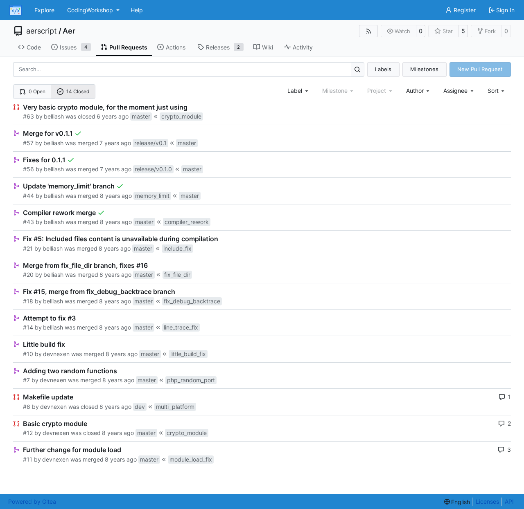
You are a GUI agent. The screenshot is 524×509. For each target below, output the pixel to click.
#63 (28, 116)
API (509, 501)
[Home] (15, 10)
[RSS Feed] (368, 31)
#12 (28, 432)
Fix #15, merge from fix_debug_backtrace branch (99, 291)
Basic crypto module (55, 423)
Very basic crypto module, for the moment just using (105, 107)
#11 (27, 459)
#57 (28, 142)
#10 (28, 353)
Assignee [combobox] (455, 90)
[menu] (496, 91)
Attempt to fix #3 (49, 318)
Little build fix (44, 344)
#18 (28, 301)
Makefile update (48, 397)
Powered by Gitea (32, 501)
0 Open (37, 91)
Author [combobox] (415, 90)
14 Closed (77, 91)
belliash (54, 116)
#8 (26, 406)
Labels (383, 69)
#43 (28, 221)
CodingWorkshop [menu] (90, 10)
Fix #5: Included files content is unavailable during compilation (120, 239)
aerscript (41, 31)
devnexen (56, 353)
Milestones (424, 69)
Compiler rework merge (59, 213)
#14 (28, 327)
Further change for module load (72, 450)
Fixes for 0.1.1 (44, 160)
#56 (28, 169)
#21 (28, 248)
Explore (44, 10)
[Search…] (357, 69)
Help (137, 10)
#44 (28, 195)
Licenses (487, 501)
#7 (26, 380)
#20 (28, 274)
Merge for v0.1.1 (48, 133)
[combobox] (298, 91)
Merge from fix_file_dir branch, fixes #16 (85, 265)
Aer (69, 31)
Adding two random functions (70, 371)
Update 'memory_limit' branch (69, 186)
